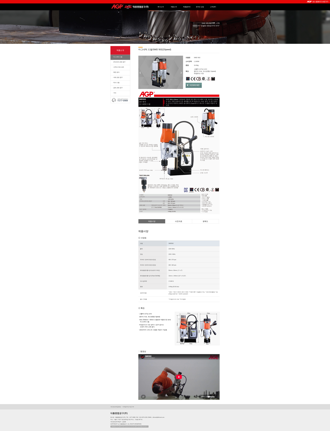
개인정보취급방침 (115, 406)
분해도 (205, 221)
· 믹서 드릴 (115, 82)
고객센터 (213, 7)
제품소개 (174, 7)
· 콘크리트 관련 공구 (118, 62)
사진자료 (178, 221)
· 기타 (113, 93)
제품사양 (151, 221)
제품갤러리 (187, 7)
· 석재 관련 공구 (117, 77)
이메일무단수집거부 (128, 406)
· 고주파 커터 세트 (117, 67)
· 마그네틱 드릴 (116, 57)
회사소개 (161, 7)
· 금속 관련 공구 (117, 88)
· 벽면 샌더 (115, 72)
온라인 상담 (200, 7)
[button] (139, 72)
